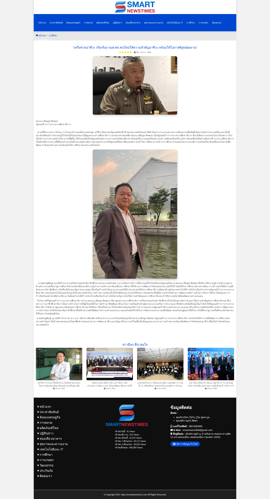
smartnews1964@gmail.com (197, 430)
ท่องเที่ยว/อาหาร (133, 22)
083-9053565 (195, 426)
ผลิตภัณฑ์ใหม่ (102, 22)
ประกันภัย (42, 40)
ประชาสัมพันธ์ (56, 22)
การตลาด (88, 22)
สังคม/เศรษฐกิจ (73, 22)
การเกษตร (203, 22)
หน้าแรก (42, 22)
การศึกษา (190, 22)
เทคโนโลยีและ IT (175, 22)
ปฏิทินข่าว (117, 22)
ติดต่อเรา (45, 476)
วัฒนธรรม (216, 22)
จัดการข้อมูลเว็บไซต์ (187, 444)
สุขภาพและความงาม (153, 22)
